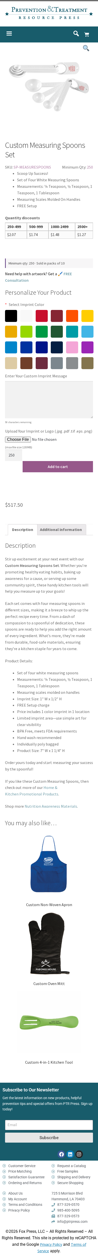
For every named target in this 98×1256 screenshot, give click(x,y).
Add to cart (58, 466)
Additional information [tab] (61, 529)
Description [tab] (22, 529)
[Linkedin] (70, 1154)
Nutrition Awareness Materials (51, 806)
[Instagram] (79, 1154)
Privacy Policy (51, 1244)
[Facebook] (61, 1154)
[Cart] (86, 34)
